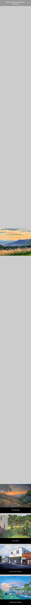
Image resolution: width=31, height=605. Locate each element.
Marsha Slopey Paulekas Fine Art (16, 3)
